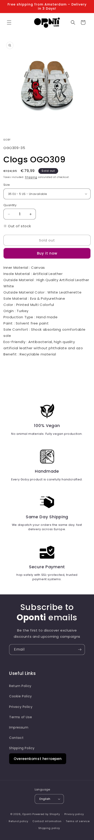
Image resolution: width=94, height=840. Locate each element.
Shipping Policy (22, 748)
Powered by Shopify (46, 814)
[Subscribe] (80, 649)
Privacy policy (74, 814)
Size (6, 185)
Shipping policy (49, 828)
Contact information (46, 821)
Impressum (18, 727)
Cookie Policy (20, 696)
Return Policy (20, 686)
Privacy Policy (20, 706)
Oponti (26, 814)
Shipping (31, 177)
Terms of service (77, 821)
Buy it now (47, 253)
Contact (16, 737)
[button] (9, 22)
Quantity (9, 205)
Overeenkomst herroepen (38, 758)
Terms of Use (20, 717)
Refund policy (18, 821)
